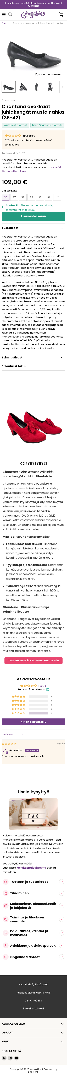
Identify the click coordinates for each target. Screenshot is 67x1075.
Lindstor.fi (33, 1071)
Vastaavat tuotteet (15, 125)
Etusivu (5, 23)
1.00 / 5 (42, 686)
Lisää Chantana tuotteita (47, 125)
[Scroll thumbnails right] (62, 87)
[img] (9, 744)
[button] (13, 136)
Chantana (8, 100)
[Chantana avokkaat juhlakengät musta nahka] (8, 86)
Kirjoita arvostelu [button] (33, 722)
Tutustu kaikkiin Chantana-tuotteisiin (33, 660)
